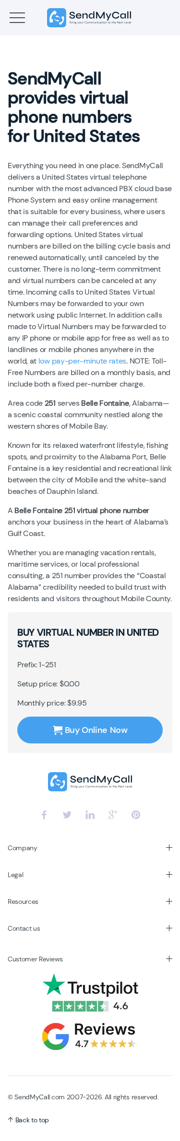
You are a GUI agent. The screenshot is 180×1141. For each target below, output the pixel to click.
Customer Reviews (35, 959)
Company (22, 848)
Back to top (31, 1120)
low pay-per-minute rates (82, 361)
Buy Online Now (96, 730)
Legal (15, 874)
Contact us (24, 928)
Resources (23, 901)
